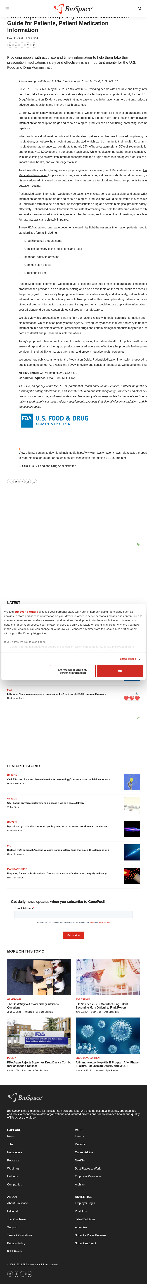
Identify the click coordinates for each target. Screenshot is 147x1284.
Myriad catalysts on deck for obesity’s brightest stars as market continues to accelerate (57, 826)
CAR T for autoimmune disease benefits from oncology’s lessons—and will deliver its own (58, 779)
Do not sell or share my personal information (72, 671)
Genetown (14, 999)
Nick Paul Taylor (15, 877)
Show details (128, 658)
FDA (9, 689)
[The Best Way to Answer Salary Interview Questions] (39, 977)
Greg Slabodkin (111, 1012)
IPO (9, 845)
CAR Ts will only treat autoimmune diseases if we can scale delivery (45, 802)
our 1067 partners (26, 611)
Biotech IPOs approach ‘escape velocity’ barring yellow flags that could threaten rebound (58, 849)
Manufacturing (17, 869)
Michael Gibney (14, 830)
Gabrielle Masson (15, 854)
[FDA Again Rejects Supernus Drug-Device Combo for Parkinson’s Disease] (39, 1036)
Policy (11, 1058)
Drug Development (88, 1058)
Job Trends (83, 999)
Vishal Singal (13, 807)
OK (120, 671)
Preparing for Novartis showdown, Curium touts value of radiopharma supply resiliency (56, 873)
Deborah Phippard (16, 783)
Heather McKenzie (16, 698)
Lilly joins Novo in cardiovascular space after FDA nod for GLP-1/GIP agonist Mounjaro (56, 694)
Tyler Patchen (41, 1070)
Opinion (12, 775)
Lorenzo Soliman (44, 1012)
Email (50, 378)
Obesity (12, 822)
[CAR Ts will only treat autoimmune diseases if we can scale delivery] (132, 805)
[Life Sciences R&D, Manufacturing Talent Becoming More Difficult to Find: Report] (108, 977)
